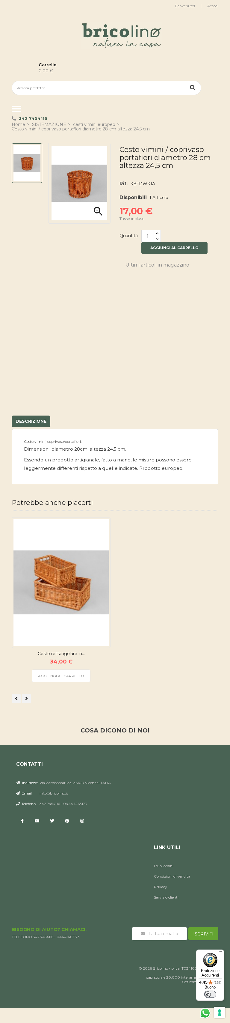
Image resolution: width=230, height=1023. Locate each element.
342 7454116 (33, 118)
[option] (27, 163)
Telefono (28, 803)
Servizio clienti (166, 897)
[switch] (210, 994)
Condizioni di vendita (172, 876)
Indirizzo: (29, 782)
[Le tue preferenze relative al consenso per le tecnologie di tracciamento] (219, 1012)
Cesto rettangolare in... (61, 653)
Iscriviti (203, 934)
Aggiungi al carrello (174, 248)
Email (26, 793)
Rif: (123, 183)
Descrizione (31, 421)
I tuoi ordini (163, 865)
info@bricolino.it (54, 793)
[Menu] (220, 953)
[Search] (193, 88)
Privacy (160, 886)
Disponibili (133, 197)
